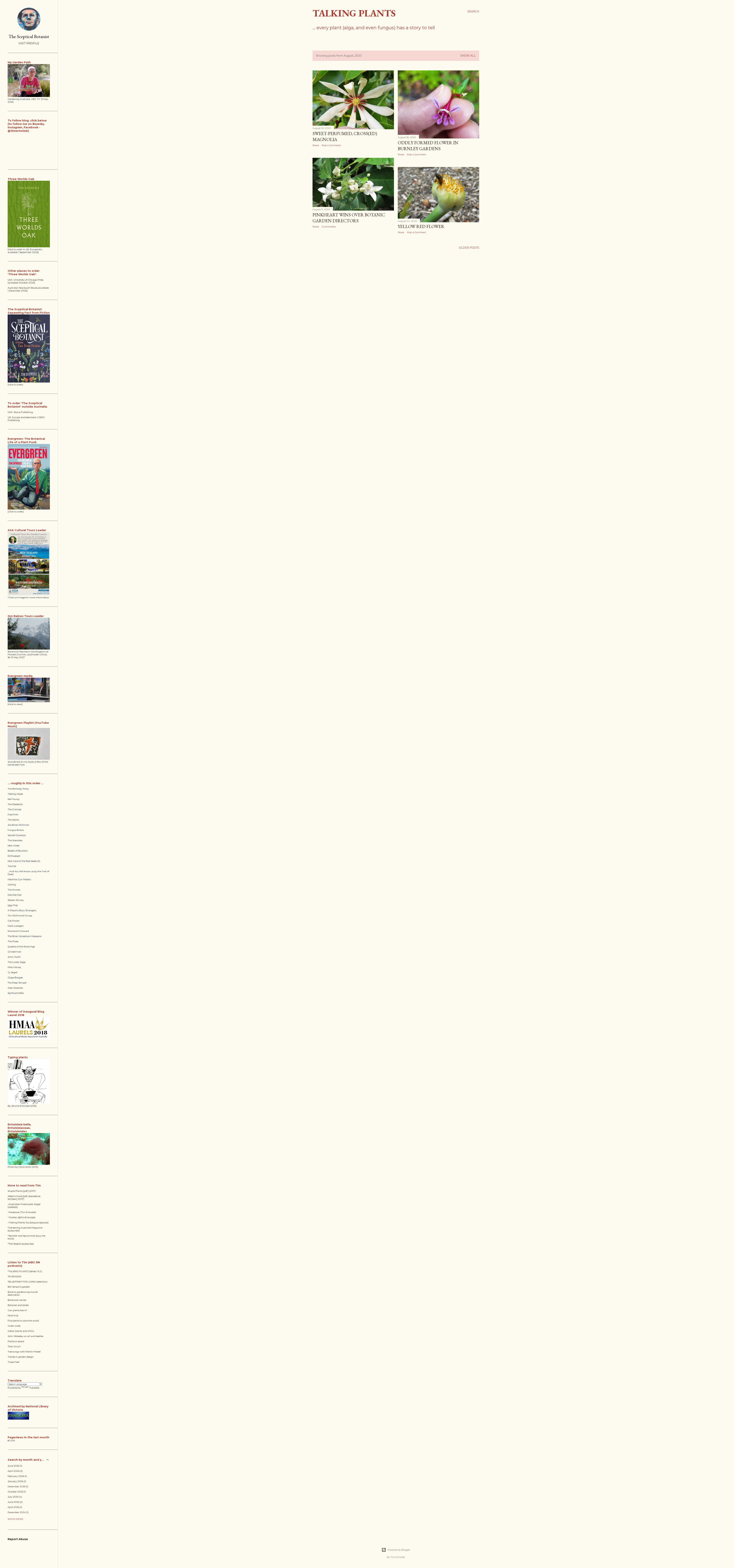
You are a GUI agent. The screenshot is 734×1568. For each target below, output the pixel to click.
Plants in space (16, 1341)
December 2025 (17, 1486)
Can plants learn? (17, 1310)
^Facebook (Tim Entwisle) (22, 1212)
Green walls (14, 1325)
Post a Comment (331, 145)
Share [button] (316, 145)
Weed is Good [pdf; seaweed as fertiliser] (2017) (24, 1197)
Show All (468, 55)
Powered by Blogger (399, 1549)
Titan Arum (14, 1346)
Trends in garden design (21, 1356)
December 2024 (18, 1512)
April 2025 (14, 1507)
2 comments (329, 226)
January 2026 (16, 1481)
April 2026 (15, 1470)
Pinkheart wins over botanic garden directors (349, 218)
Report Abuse (18, 1539)
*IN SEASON (14, 1276)
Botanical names (17, 1300)
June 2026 (14, 1465)
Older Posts (469, 247)
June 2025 (15, 1501)
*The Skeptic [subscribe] (21, 1243)
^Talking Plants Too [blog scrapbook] (28, 1222)
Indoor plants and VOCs (21, 1330)
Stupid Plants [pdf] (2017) (22, 1190)
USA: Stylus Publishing (20, 412)
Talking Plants (354, 13)
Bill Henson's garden (19, 1286)
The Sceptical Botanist (29, 36)
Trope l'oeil (13, 1361)
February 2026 (17, 1476)
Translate (34, 1387)
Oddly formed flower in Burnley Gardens (428, 145)
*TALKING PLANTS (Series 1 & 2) (25, 1271)
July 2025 (14, 1496)
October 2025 (16, 1491)
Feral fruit (13, 1315)
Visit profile (29, 43)
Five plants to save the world (23, 1320)
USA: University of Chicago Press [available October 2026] (25, 281)
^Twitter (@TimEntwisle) (21, 1217)
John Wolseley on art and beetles (25, 1336)
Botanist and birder (18, 1305)
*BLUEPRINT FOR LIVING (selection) (27, 1281)
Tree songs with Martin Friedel (24, 1351)
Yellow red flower (421, 226)
